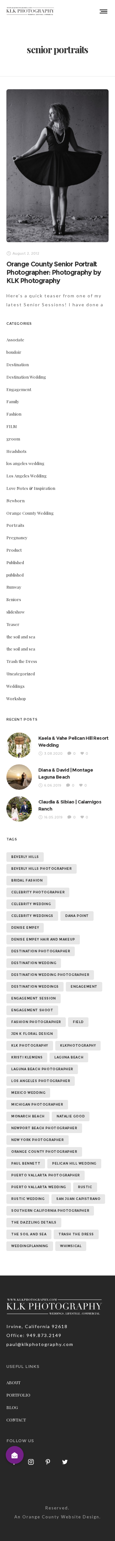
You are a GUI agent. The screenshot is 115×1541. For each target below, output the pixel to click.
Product (14, 550)
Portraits (15, 525)
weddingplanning (29, 1246)
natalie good (71, 1116)
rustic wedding (27, 1199)
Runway (13, 587)
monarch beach (28, 1116)
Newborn (15, 500)
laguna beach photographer (42, 1069)
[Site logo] (30, 11)
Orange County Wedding (30, 513)
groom (13, 438)
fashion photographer (36, 1022)
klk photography (29, 1045)
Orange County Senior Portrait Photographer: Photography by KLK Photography (53, 272)
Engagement (18, 389)
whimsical (70, 1246)
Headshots (16, 451)
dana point (77, 916)
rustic (85, 1187)
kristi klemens (26, 1057)
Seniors (13, 599)
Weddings (15, 686)
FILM (11, 426)
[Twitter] (65, 1462)
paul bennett (25, 1163)
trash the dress (76, 1234)
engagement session (33, 998)
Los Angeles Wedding (26, 475)
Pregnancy (16, 537)
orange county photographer (44, 1152)
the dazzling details (34, 1222)
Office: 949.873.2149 (34, 1335)
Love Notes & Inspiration (30, 488)
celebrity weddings (32, 916)
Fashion (13, 414)
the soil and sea (20, 636)
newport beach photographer (44, 1128)
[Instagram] (31, 1462)
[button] (15, 1455)
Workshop (16, 698)
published (15, 575)
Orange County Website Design (60, 1516)
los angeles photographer (40, 1081)
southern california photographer (50, 1211)
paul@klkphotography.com (39, 1344)
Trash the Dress (21, 661)
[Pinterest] (48, 1462)
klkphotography (78, 1045)
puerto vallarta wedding (38, 1187)
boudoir (13, 352)
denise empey (25, 928)
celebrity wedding (31, 904)
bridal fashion (26, 880)
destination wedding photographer (50, 975)
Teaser (12, 624)
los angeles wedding (25, 463)
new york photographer (37, 1140)
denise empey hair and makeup (43, 939)
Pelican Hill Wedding (74, 1163)
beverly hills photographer (41, 869)
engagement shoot (32, 1010)
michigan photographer (37, 1104)
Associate (15, 339)
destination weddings (35, 987)
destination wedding (33, 963)
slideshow (15, 611)
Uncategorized (20, 673)
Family (12, 401)
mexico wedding (28, 1093)
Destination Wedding (26, 377)
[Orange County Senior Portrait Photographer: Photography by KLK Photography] (57, 165)
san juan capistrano (78, 1199)
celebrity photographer (38, 892)
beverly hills (25, 857)
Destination (17, 364)
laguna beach (68, 1057)
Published (15, 562)
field (78, 1022)
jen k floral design (32, 1034)
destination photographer (40, 951)
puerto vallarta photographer (45, 1175)
